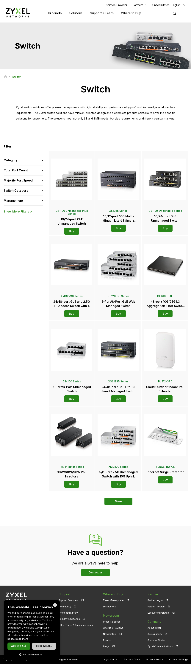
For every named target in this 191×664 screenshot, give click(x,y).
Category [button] (11, 160)
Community (65, 606)
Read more (21, 638)
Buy (71, 231)
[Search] (174, 13)
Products (55, 13)
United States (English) (166, 5)
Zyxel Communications (160, 646)
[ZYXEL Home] (18, 13)
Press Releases (111, 621)
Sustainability (155, 634)
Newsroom (111, 615)
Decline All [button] (44, 646)
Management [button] (13, 200)
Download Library (68, 612)
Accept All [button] (18, 646)
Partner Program (156, 606)
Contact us (95, 572)
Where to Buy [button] (131, 13)
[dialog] (32, 630)
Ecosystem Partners (159, 612)
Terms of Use (132, 659)
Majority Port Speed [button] (18, 180)
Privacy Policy (154, 659)
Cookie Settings (178, 659)
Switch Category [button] (16, 190)
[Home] (5, 76)
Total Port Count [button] (16, 170)
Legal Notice (110, 659)
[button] (31, 654)
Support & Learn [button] (102, 13)
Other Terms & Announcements (76, 625)
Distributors (109, 606)
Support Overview (69, 600)
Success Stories (156, 640)
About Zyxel (154, 627)
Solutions (75, 13)
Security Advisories (69, 619)
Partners (137, 5)
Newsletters (110, 634)
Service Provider (116, 5)
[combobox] (55, 605)
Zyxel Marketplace (113, 600)
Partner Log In (155, 600)
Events (107, 640)
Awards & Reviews (113, 627)
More (118, 501)
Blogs (106, 646)
